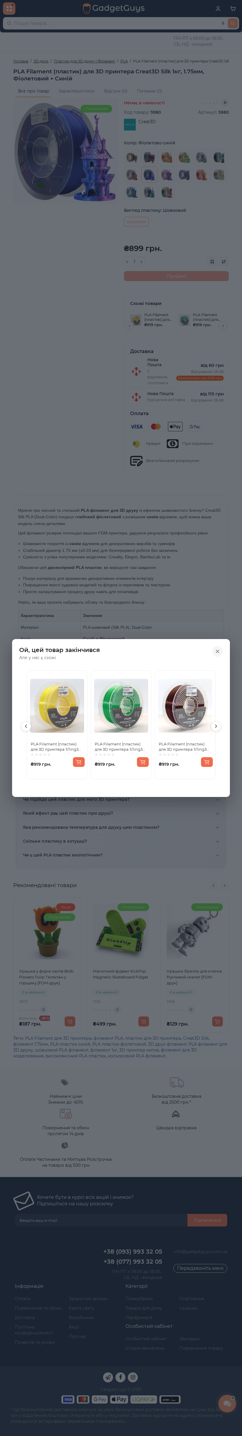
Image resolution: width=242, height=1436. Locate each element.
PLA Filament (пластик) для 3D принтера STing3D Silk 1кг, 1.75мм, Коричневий (184, 747)
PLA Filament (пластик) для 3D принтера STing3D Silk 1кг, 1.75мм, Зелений (120, 747)
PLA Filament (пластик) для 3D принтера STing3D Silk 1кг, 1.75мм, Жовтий (56, 747)
